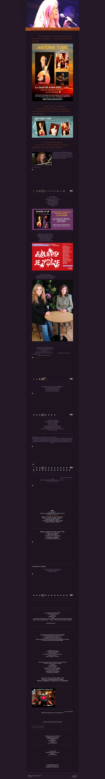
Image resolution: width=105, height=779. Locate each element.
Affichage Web (74, 776)
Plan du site (39, 775)
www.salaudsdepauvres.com (52, 515)
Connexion (75, 775)
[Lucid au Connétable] (43, 379)
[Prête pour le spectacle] (52, 367)
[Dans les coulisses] (39, 379)
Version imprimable (33, 775)
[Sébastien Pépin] (33, 379)
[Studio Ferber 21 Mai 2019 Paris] (34, 468)
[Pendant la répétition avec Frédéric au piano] (36, 379)
